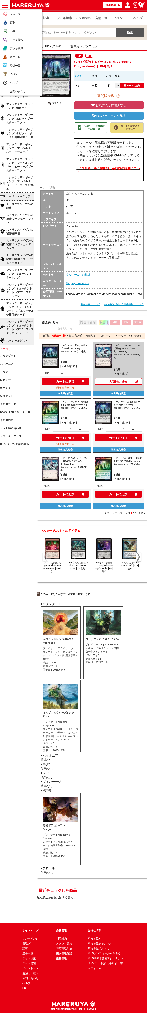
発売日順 (90, 335)
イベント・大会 (30, 969)
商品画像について (90, 304)
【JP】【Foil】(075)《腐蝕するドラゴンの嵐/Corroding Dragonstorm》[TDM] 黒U (74, 405)
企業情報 (61, 958)
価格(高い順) (75, 335)
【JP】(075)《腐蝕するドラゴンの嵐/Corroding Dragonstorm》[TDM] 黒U (73, 348)
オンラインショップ (30, 939)
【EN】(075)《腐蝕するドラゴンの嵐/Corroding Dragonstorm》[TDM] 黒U (127, 405)
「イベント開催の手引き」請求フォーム (105, 964)
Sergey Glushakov (77, 283)
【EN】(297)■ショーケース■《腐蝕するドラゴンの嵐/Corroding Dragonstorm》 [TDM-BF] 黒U (74, 464)
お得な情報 (94, 930)
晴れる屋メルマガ (98, 948)
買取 (12, 22)
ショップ (15, 13)
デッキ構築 (16, 48)
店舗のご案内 (30, 973)
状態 (78, 76)
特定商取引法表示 (64, 949)
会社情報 (61, 930)
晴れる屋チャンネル (100, 943)
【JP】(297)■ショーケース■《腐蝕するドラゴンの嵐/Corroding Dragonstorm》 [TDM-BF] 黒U (127, 351)
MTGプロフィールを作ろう (104, 953)
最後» (137, 335)
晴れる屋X (94, 938)
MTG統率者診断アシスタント (105, 958)
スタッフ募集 (64, 943)
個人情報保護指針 (64, 954)
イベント (15, 74)
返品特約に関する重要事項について (124, 304)
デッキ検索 (16, 39)
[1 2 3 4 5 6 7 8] (117, 85)
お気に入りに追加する (110, 105)
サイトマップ (30, 930)
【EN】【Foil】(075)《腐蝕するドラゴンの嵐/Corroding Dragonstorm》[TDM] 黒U (128, 461)
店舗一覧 (15, 65)
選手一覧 (15, 56)
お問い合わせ (18, 91)
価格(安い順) (59, 335)
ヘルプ (14, 82)
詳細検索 (111, 5)
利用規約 (61, 938)
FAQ (24, 988)
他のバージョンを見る (110, 115)
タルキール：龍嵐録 (78, 274)
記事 (12, 31)
